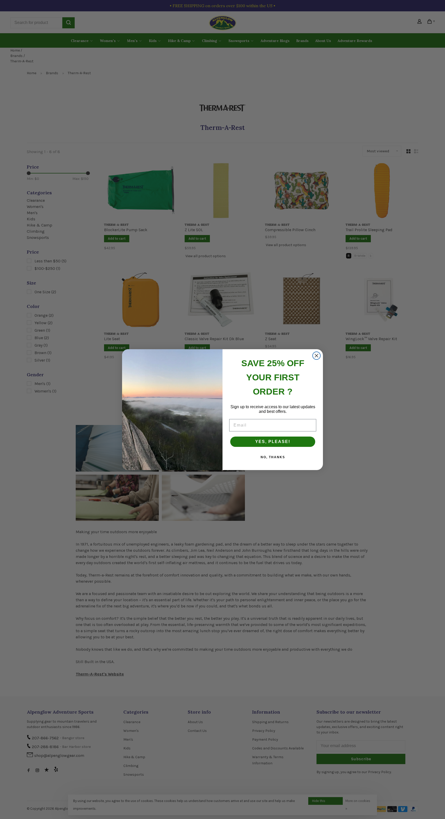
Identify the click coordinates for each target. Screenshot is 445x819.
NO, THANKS (273, 457)
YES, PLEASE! (272, 441)
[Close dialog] (316, 356)
